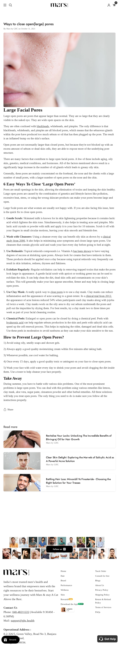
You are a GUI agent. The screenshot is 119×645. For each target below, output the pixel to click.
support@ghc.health (22, 620)
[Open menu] (3, 5)
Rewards (64, 599)
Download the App (69, 604)
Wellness (65, 590)
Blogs (97, 580)
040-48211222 (20, 612)
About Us (99, 585)
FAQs (97, 612)
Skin (63, 595)
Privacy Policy (101, 590)
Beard (63, 580)
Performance (66, 585)
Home (63, 571)
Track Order (100, 571)
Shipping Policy (102, 595)
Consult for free (102, 576)
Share (10, 409)
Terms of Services (103, 607)
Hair (63, 576)
